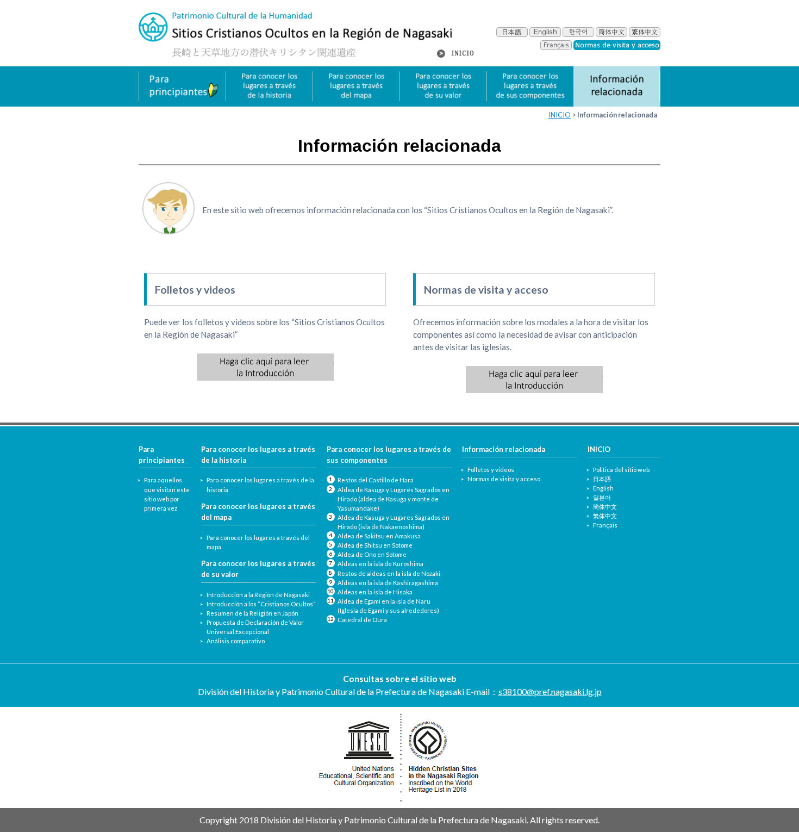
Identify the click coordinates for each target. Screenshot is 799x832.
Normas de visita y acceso (503, 478)
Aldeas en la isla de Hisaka (375, 591)
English (603, 488)
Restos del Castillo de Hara (376, 479)
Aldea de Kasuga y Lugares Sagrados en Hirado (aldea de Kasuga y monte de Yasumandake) (394, 499)
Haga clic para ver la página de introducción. (265, 367)
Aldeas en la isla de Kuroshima (380, 563)
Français (605, 525)
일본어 (602, 497)
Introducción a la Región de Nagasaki (258, 594)
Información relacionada (503, 449)
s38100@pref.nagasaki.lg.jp (550, 691)
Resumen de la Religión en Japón (252, 613)
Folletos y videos (490, 469)
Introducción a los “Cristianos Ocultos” (261, 603)
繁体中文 (605, 515)
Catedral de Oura (362, 619)
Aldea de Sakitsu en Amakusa (379, 535)
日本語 (602, 478)
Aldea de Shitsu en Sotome (375, 545)
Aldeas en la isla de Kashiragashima (388, 582)
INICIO (559, 114)
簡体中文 (605, 506)
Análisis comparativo (236, 640)
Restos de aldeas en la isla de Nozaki (389, 573)
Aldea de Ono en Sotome (372, 554)
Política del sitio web (621, 469)
